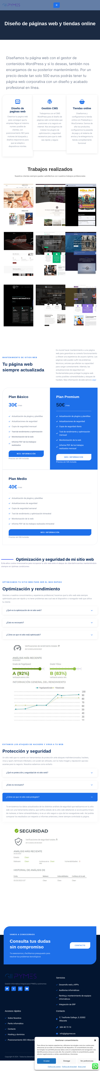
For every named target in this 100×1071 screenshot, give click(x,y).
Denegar (66, 1061)
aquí (94, 379)
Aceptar (46, 1061)
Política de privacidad (69, 1066)
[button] (95, 1040)
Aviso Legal (82, 1066)
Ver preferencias (86, 1061)
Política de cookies (54, 1066)
